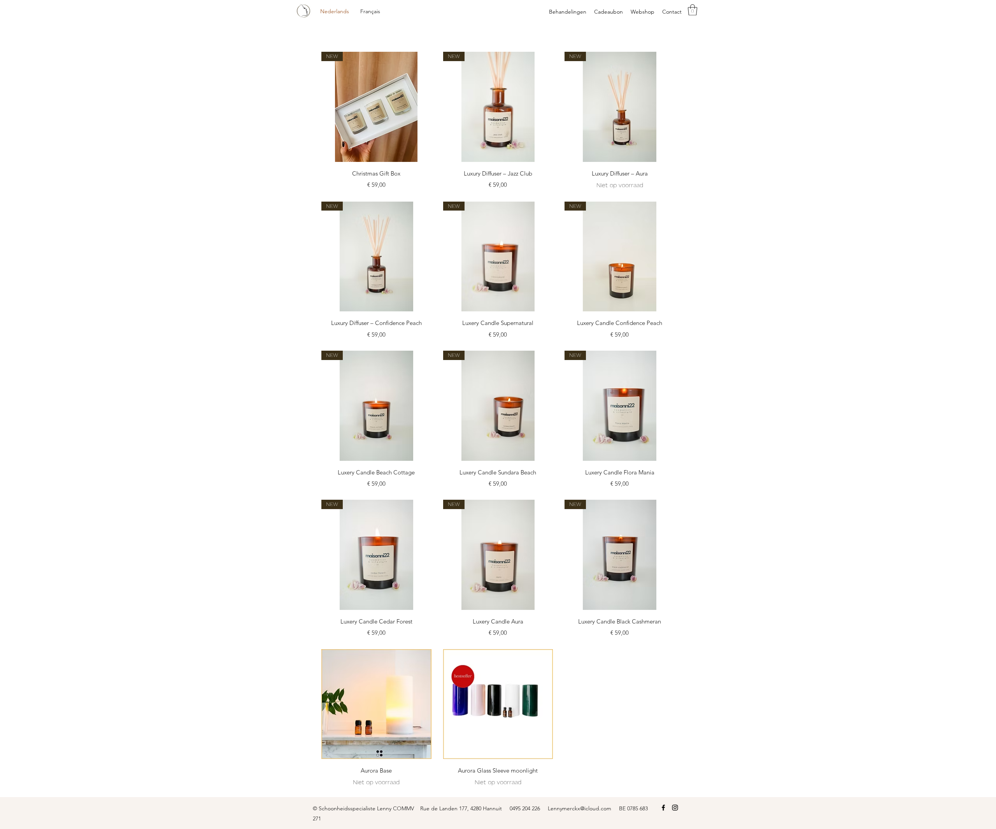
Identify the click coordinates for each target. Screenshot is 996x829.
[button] (692, 10)
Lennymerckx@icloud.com (579, 808)
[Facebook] (663, 807)
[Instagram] (675, 807)
